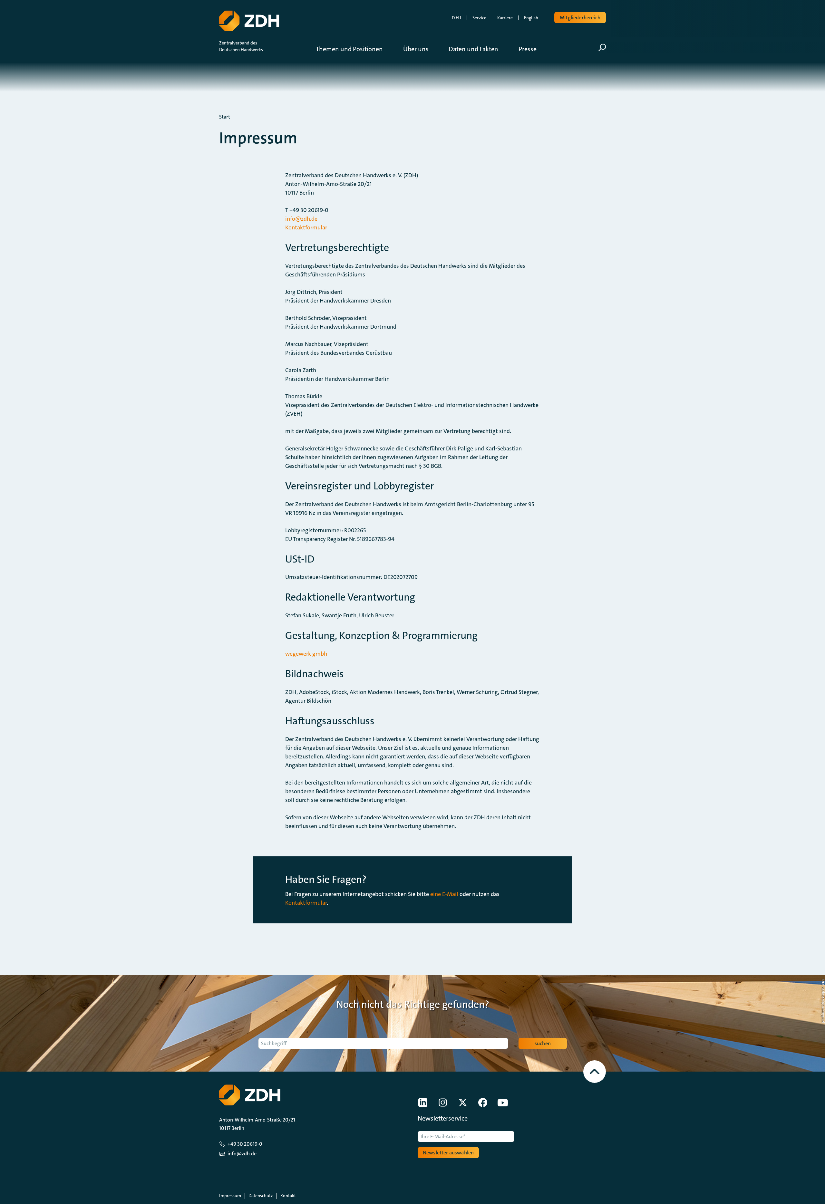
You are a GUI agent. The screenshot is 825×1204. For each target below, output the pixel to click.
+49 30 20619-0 (245, 1144)
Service (479, 17)
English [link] (531, 17)
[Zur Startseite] (249, 21)
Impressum (230, 1196)
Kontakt (288, 1196)
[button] (354, 49)
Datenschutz (260, 1196)
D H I (456, 17)
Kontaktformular (306, 227)
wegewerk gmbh (306, 654)
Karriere (505, 17)
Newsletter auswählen (448, 1152)
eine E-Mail (444, 894)
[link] (423, 1102)
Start (224, 117)
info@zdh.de (301, 219)
